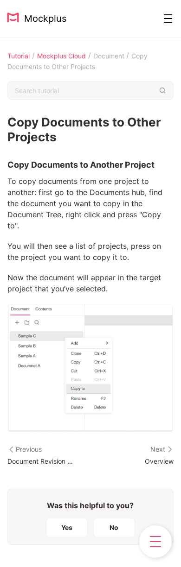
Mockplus (42, 18)
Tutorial (18, 56)
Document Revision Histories (40, 461)
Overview (159, 461)
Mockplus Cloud (61, 56)
